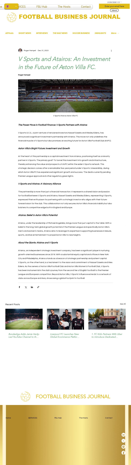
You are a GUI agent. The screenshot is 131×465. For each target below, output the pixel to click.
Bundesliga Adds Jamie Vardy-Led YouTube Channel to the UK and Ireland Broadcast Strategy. (23, 335)
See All (123, 304)
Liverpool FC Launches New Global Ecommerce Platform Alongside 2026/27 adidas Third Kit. (64, 335)
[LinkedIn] (126, 215)
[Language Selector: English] (11, 6)
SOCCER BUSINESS (81, 33)
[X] (126, 221)
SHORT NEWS (25, 33)
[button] (38, 7)
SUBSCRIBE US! (113, 2)
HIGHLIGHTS (100, 33)
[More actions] (111, 50)
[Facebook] (126, 233)
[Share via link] (38, 287)
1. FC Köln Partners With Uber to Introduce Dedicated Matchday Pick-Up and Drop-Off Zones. (106, 335)
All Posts (9, 33)
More (113, 33)
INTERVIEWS (42, 33)
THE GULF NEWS (60, 33)
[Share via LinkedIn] (32, 287)
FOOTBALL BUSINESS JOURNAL (69, 17)
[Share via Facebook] (19, 287)
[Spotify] (126, 227)
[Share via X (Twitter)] (25, 287)
